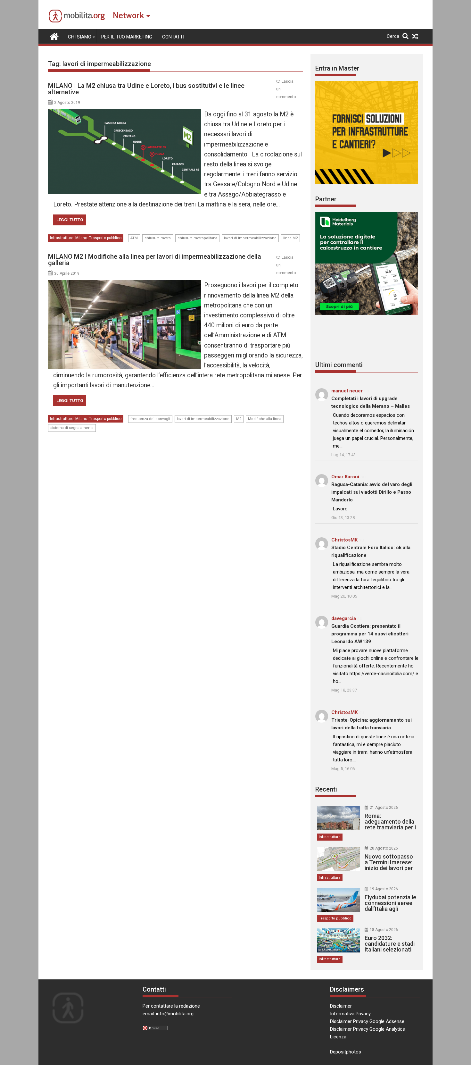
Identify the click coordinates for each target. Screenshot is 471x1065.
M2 (238, 419)
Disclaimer (341, 1006)
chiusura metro (158, 238)
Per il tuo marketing (126, 37)
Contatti (173, 37)
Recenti (326, 789)
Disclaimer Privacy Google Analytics (367, 1029)
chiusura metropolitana (197, 238)
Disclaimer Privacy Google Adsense (367, 1021)
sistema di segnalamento (72, 428)
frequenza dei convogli (150, 419)
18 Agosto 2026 (384, 929)
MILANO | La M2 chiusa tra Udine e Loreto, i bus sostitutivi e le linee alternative (146, 89)
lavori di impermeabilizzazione (250, 238)
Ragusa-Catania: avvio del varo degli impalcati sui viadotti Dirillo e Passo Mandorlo (371, 492)
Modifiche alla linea (264, 419)
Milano (81, 238)
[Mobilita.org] (54, 36)
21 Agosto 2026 (384, 807)
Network (128, 15)
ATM (134, 238)
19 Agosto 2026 (384, 889)
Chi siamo (79, 37)
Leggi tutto (69, 219)
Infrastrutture (61, 238)
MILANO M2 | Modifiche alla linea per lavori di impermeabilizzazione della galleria (154, 260)
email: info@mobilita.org (168, 1014)
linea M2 (290, 238)
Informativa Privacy (350, 1014)
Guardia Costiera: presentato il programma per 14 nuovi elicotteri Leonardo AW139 (370, 633)
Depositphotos (345, 1052)
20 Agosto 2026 (384, 848)
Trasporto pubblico (105, 238)
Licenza (338, 1037)
